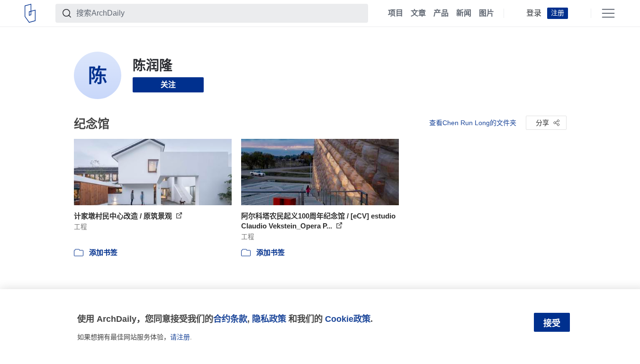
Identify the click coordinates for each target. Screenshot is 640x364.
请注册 (180, 337)
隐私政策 (269, 319)
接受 (551, 323)
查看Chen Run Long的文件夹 (472, 122)
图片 (486, 13)
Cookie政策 (347, 319)
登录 (533, 13)
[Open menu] (608, 13)
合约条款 (230, 319)
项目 (395, 13)
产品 (441, 13)
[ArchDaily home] (30, 13)
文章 (418, 13)
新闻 (463, 13)
